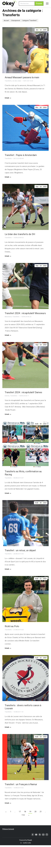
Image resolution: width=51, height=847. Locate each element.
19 (30, 812)
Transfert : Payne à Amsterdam (21, 155)
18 (25, 812)
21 (41, 812)
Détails (7, 98)
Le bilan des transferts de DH (20, 234)
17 (20, 812)
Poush (29, 840)
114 (23, 815)
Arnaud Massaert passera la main (22, 77)
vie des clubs (16, 81)
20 (35, 812)
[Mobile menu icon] (47, 3)
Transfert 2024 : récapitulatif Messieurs (25, 313)
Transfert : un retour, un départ (20, 550)
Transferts (8, 81)
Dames (7, 396)
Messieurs (8, 317)
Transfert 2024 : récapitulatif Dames (23, 392)
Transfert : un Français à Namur (21, 784)
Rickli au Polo (12, 626)
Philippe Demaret (8, 829)
